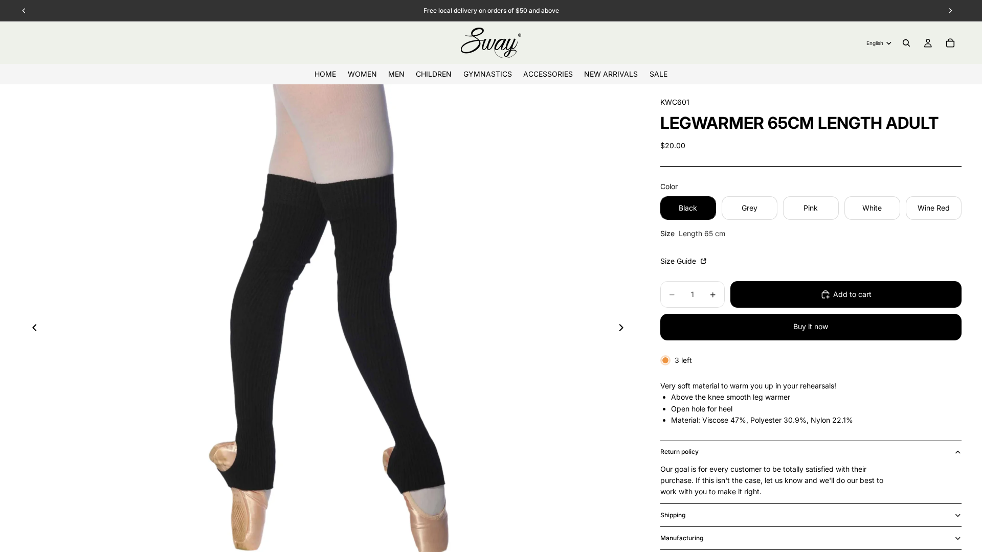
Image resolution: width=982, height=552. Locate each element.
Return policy (679, 451)
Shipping (672, 515)
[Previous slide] (31, 329)
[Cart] (950, 43)
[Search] (906, 43)
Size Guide (679, 261)
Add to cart (852, 294)
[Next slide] (624, 329)
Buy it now (810, 326)
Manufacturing (681, 538)
